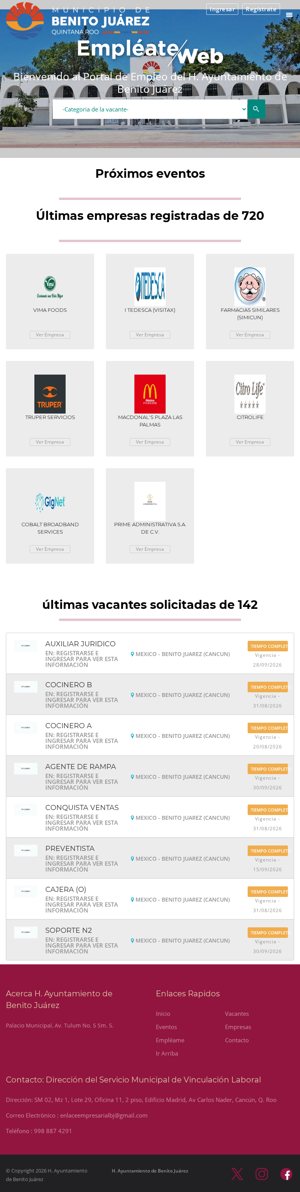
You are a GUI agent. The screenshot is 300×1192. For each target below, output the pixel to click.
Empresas (238, 1027)
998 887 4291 (53, 1131)
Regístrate (261, 9)
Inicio (163, 1013)
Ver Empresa (50, 334)
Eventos (166, 1027)
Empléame (170, 1040)
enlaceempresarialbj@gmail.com (104, 1115)
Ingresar (222, 9)
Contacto (237, 1040)
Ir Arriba (167, 1053)
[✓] (256, 109)
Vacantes (237, 1013)
